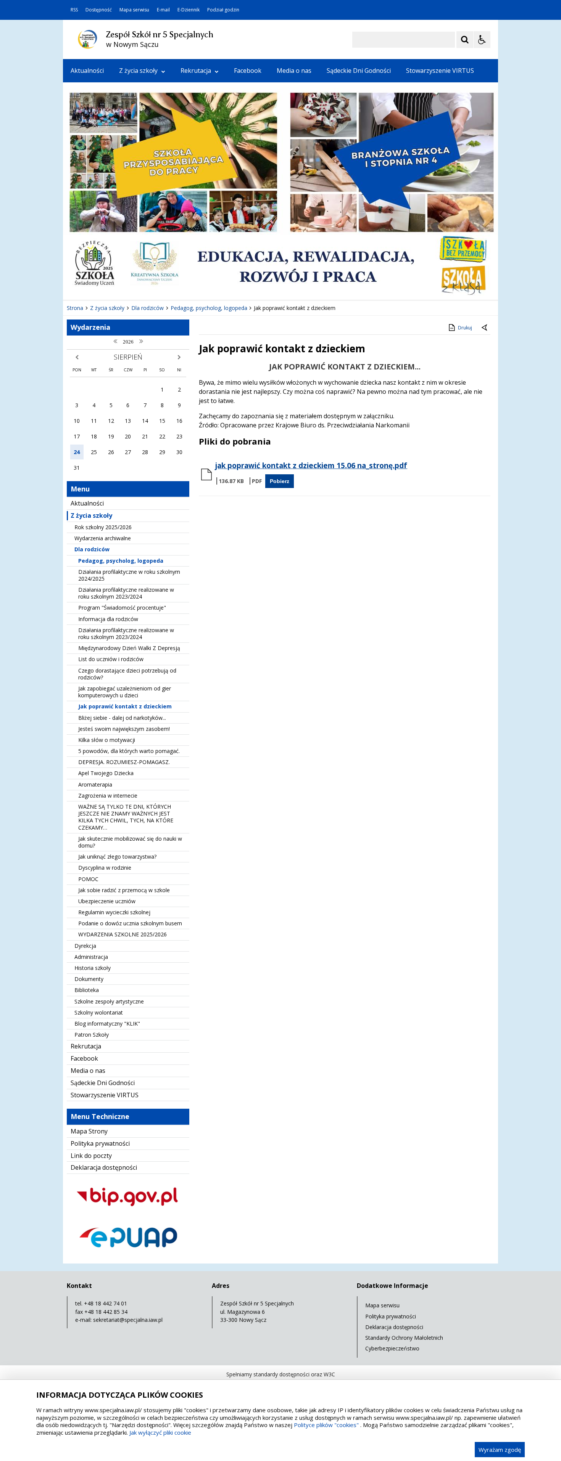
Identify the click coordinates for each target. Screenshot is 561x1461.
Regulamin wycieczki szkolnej (114, 912)
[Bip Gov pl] (128, 1213)
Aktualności (87, 70)
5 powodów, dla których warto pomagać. (129, 751)
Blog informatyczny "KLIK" (107, 1023)
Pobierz (279, 481)
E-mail (163, 10)
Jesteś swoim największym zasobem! (124, 728)
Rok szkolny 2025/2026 (103, 527)
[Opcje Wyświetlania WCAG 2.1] (482, 39)
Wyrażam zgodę (500, 1449)
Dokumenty (88, 979)
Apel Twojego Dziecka (106, 773)
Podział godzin (223, 10)
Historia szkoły (92, 967)
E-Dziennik (188, 10)
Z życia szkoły (138, 70)
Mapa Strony (89, 1131)
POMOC (88, 879)
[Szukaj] (464, 39)
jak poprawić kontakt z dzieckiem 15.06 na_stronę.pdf (311, 465)
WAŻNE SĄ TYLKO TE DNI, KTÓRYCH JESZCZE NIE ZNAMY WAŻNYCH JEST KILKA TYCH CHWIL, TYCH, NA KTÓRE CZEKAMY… (125, 817)
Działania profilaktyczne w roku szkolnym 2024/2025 (129, 575)
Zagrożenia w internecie (107, 795)
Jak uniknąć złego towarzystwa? (117, 856)
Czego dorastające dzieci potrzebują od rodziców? (127, 674)
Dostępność (98, 10)
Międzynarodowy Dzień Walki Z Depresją (129, 648)
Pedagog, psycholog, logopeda (120, 560)
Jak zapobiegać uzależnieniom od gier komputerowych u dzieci (124, 692)
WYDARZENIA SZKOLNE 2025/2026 (122, 934)
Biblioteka (86, 990)
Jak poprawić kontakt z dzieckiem (125, 706)
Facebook (247, 70)
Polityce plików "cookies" (326, 1425)
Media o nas (294, 70)
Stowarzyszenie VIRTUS (440, 70)
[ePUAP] (128, 1254)
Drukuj (465, 327)
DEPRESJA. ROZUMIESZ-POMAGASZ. (124, 762)
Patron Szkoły (91, 1034)
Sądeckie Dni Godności (359, 70)
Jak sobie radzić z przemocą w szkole (124, 890)
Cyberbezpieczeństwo (392, 1348)
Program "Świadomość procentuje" (122, 607)
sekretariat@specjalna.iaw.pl (128, 1319)
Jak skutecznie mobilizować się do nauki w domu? (130, 842)
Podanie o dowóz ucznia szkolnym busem (130, 923)
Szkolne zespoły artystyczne (109, 1001)
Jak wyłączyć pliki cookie (160, 1432)
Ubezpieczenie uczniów (106, 901)
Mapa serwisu (134, 10)
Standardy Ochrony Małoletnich (404, 1337)
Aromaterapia (95, 784)
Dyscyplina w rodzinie (104, 867)
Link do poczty (91, 1155)
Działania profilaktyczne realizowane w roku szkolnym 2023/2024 (126, 593)
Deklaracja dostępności (104, 1167)
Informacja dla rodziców (108, 619)
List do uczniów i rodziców (110, 659)
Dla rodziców (92, 549)
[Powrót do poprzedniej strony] (485, 327)
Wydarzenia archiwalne (102, 538)
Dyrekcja (85, 945)
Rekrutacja (196, 70)
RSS (74, 10)
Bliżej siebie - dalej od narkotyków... (122, 717)
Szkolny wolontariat (98, 1012)
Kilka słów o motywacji (106, 739)
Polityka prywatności (100, 1143)
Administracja (91, 956)
